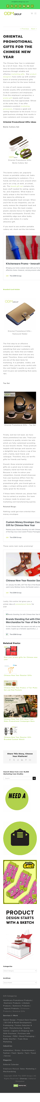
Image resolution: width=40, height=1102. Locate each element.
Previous (25, 29)
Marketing (30, 1069)
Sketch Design (9, 1020)
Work (15, 1015)
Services (7, 1015)
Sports (20, 1053)
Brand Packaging (26, 1036)
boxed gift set (17, 186)
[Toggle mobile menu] (35, 13)
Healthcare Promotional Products (17, 1000)
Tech (27, 1053)
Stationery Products (21, 1006)
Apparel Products (11, 1008)
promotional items (23, 604)
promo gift (7, 98)
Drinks (17, 1050)
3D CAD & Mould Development (17, 1022)
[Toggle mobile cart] (32, 13)
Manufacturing (16, 1028)
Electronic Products (12, 1003)
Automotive (8, 1050)
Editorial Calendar (11, 1064)
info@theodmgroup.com (20, 2)
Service (7, 1056)
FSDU (15, 1036)
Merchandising (9, 1071)
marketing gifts (18, 74)
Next (33, 29)
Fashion (6, 1053)
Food (14, 1053)
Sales (22, 1069)
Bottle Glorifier (9, 1039)
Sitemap (23, 1079)
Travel (33, 1053)
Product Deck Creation (27, 1020)
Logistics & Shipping (20, 1031)
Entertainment (28, 1050)
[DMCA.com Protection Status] (20, 1086)
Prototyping (8, 1025)
